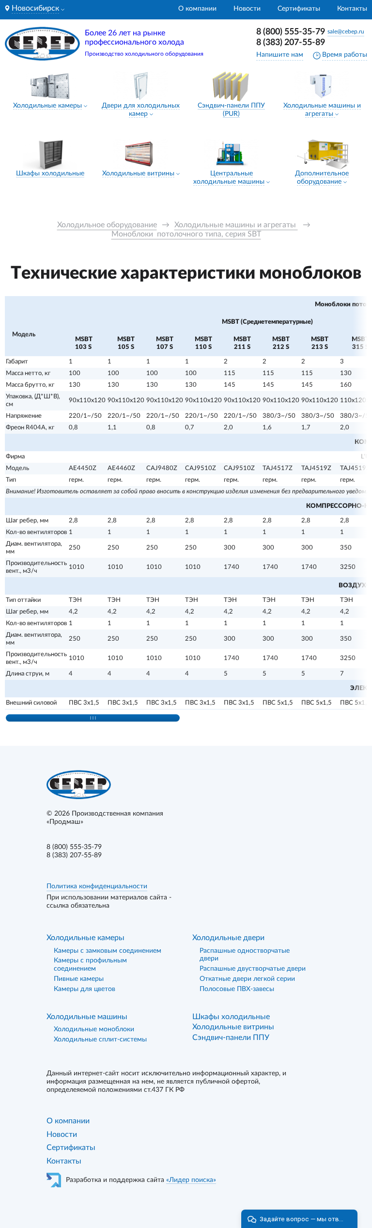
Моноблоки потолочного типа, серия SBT (186, 234)
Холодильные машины (86, 1017)
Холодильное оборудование (107, 225)
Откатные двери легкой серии (247, 979)
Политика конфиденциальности (96, 886)
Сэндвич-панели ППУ (230, 1037)
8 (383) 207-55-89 (290, 42)
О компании (197, 8)
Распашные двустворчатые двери (253, 968)
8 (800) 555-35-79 (290, 32)
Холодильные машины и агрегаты (236, 225)
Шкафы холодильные (50, 173)
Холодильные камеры (47, 105)
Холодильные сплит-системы (100, 1039)
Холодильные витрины (138, 173)
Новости (247, 8)
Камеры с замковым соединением (107, 950)
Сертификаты (299, 8)
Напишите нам (279, 54)
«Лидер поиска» (191, 1180)
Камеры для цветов (84, 989)
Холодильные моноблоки (94, 1029)
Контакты (352, 8)
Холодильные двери (228, 938)
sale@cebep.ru (345, 31)
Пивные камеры (79, 979)
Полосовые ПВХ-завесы (237, 989)
